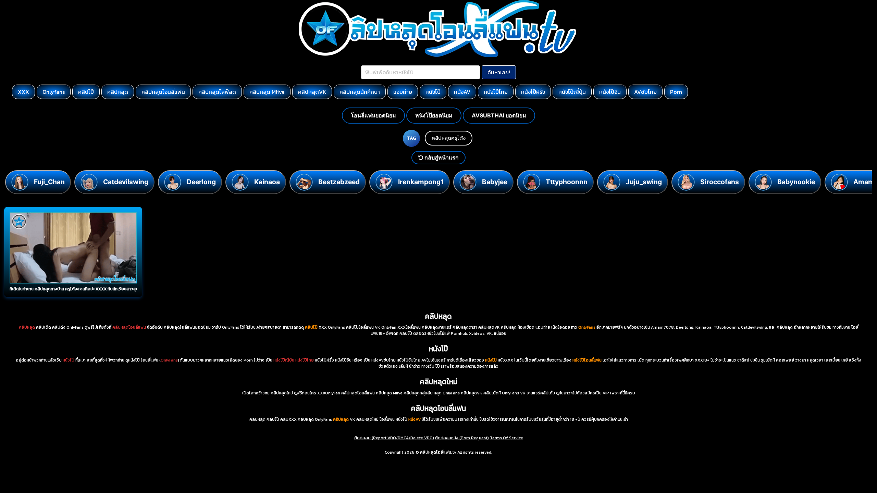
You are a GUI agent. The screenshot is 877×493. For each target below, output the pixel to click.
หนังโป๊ (433, 92)
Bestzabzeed (339, 182)
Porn (676, 92)
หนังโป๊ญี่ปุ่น (572, 92)
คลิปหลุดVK (312, 92)
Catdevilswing (125, 182)
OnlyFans (169, 360)
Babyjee (494, 182)
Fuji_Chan (49, 182)
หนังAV (462, 92)
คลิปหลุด (117, 92)
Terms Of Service (506, 438)
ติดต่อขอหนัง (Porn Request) (462, 438)
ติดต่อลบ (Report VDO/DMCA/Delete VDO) (394, 438)
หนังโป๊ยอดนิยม (434, 115)
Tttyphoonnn (567, 182)
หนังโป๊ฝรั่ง (533, 92)
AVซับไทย (645, 92)
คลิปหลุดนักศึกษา (359, 92)
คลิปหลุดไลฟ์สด (217, 92)
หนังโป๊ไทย (496, 92)
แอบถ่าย (402, 92)
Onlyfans (53, 92)
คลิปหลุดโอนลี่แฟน (163, 92)
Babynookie (796, 182)
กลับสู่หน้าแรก (441, 157)
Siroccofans (719, 182)
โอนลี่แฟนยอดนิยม (373, 115)
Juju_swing (644, 182)
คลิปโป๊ (86, 92)
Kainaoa (267, 182)
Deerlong (201, 182)
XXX (23, 92)
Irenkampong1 (421, 182)
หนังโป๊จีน (610, 92)
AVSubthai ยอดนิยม (499, 115)
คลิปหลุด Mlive (267, 92)
